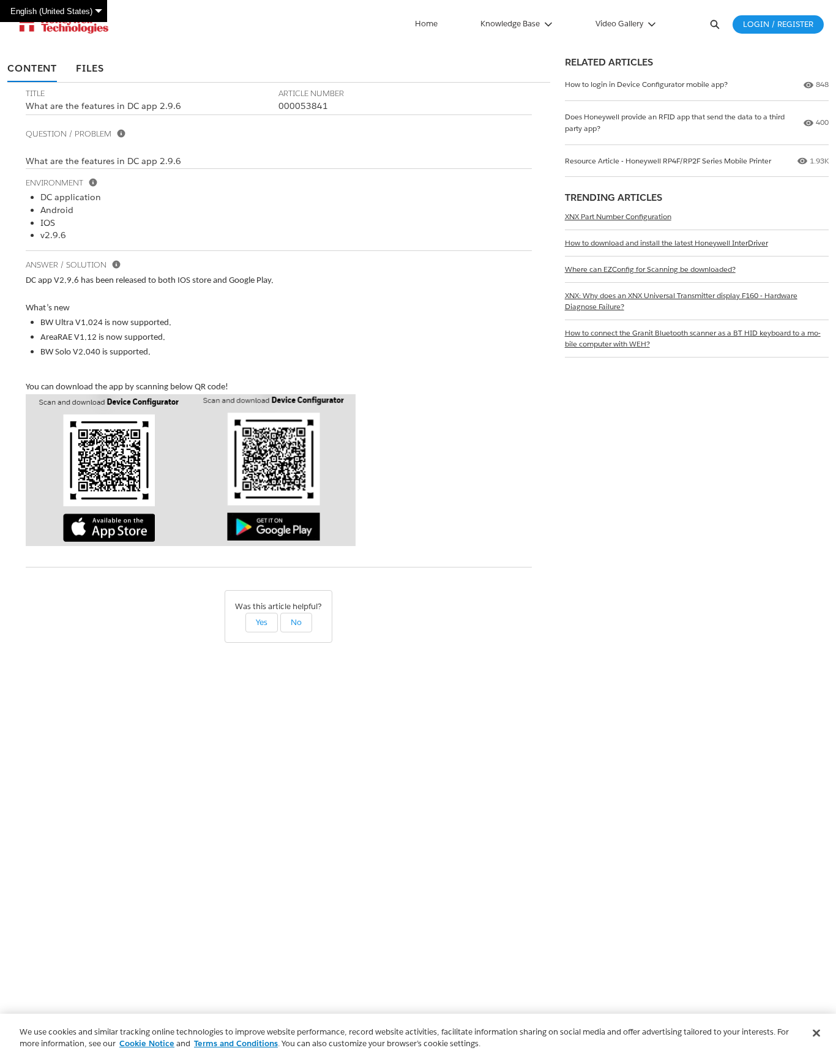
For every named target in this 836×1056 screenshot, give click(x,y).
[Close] (816, 1033)
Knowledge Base (510, 23)
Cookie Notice (146, 1043)
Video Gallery (619, 23)
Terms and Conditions (236, 1043)
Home (426, 23)
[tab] (32, 69)
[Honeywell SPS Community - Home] (64, 24)
